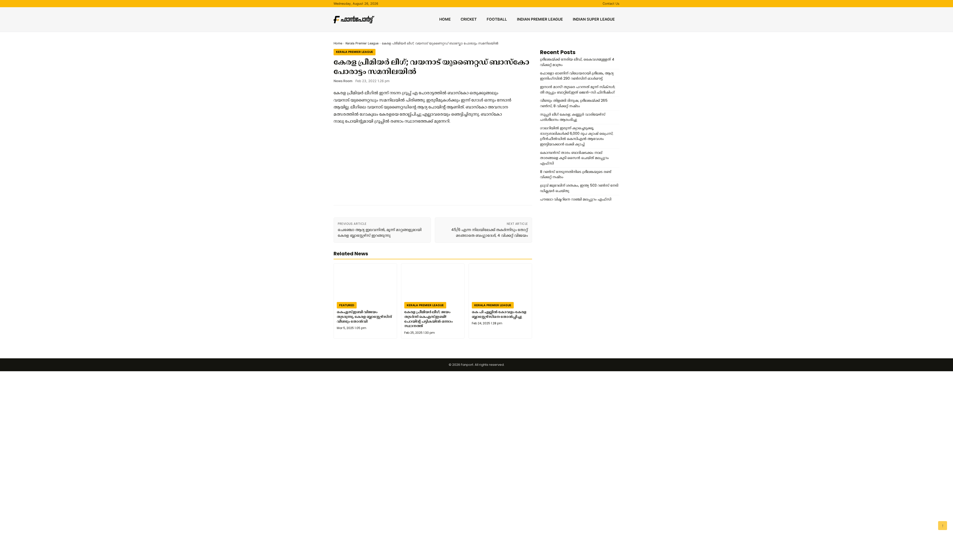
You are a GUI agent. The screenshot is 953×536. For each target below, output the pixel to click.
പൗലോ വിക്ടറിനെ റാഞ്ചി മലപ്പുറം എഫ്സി (575, 199)
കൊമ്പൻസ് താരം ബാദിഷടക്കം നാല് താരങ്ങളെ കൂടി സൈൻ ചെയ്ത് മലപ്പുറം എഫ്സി (574, 158)
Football (497, 19)
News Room (343, 81)
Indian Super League (594, 19)
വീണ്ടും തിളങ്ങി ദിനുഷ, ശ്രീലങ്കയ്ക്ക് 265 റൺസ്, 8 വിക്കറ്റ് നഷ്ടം (574, 103)
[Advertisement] (423, 164)
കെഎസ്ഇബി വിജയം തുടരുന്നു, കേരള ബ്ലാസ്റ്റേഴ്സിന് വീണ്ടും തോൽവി (364, 316)
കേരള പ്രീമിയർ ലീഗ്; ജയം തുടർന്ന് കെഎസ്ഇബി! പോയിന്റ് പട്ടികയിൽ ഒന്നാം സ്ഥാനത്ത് (428, 318)
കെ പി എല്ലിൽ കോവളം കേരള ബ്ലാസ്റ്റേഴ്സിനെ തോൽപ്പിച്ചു (499, 314)
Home (445, 19)
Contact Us (611, 3)
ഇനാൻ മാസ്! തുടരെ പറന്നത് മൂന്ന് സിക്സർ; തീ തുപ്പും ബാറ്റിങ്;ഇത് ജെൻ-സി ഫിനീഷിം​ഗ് (577, 89)
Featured (346, 305)
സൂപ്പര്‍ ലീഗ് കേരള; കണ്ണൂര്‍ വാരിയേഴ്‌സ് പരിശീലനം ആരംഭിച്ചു (572, 117)
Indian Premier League (540, 19)
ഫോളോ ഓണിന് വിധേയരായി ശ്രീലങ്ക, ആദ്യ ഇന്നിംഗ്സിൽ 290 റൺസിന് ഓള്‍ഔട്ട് (577, 76)
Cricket (469, 19)
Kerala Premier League (361, 43)
